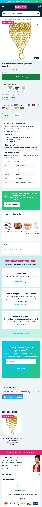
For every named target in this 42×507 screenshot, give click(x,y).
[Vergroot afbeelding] (37, 24)
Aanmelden (21, 368)
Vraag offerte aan (12, 204)
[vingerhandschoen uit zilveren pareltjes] (24, 89)
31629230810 (13, 465)
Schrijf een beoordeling (13, 397)
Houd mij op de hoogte (21, 77)
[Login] (35, 7)
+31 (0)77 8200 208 (10, 460)
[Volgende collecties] (5, 236)
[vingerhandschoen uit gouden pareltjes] (10, 89)
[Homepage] (2, 19)
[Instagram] (2, 469)
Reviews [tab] (17, 115)
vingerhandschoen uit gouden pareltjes (12, 439)
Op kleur (29, 19)
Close (21, 474)
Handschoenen (20, 19)
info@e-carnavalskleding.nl (13, 462)
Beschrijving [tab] (7, 115)
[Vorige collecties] (5, 218)
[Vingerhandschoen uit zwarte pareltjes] (17, 89)
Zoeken (38, 13)
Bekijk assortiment (3, 7)
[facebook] (7, 469)
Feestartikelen (9, 19)
